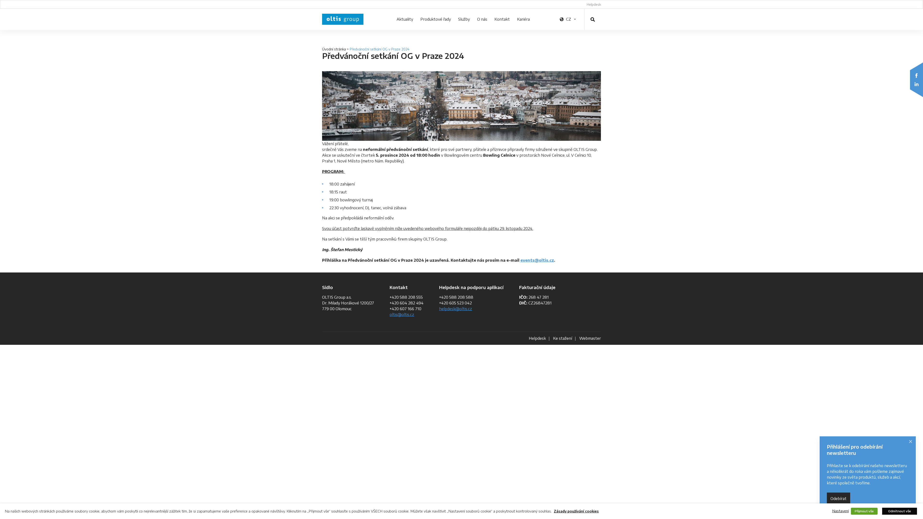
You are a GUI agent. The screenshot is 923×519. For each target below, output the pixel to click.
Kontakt (502, 19)
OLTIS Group (342, 19)
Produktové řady (435, 19)
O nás (482, 19)
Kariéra (523, 19)
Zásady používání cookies (576, 511)
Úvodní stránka (334, 49)
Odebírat (838, 498)
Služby (464, 19)
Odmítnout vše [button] (899, 511)
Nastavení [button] (840, 511)
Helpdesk (594, 4)
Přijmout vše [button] (864, 511)
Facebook (916, 75)
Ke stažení (562, 338)
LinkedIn (916, 84)
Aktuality (405, 19)
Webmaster (590, 338)
